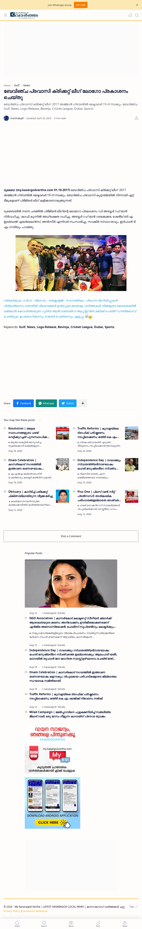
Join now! (80, 4)
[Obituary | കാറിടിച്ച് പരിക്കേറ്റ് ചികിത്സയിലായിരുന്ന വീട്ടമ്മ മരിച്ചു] (62, 496)
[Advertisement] (71, 50)
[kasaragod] (51, 613)
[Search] (136, 15)
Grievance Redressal (35, 911)
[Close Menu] (137, 5)
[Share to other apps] (82, 403)
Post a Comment (71, 536)
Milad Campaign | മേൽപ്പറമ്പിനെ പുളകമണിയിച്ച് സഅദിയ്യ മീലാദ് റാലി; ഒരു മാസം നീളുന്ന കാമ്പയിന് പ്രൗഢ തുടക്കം (70, 714)
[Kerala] (61, 613)
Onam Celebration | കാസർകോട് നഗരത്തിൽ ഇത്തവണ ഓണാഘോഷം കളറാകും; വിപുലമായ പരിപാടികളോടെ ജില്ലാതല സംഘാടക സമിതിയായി (27, 464)
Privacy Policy (12, 911)
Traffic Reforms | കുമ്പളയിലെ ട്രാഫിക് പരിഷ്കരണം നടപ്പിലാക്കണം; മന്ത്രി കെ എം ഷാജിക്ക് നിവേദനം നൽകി (98, 433)
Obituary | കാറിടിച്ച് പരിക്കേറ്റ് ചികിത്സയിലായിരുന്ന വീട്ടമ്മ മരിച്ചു (30, 494)
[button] (130, 15)
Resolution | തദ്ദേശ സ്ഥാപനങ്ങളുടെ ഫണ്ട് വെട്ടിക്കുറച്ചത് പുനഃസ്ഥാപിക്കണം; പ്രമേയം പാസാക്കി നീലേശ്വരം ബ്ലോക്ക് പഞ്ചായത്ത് (30, 433)
